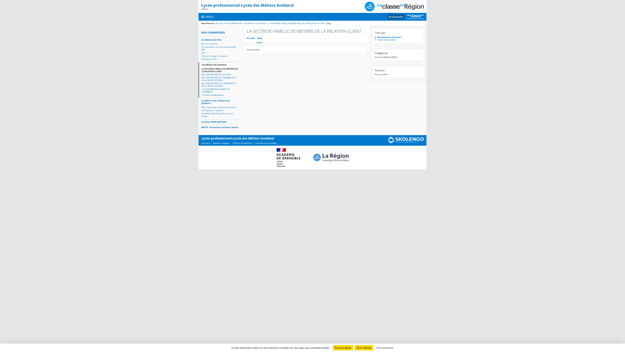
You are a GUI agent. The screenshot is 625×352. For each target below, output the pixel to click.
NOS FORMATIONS (233, 23)
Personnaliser (385, 348)
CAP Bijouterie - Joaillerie (212, 110)
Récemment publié (386, 39)
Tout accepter (342, 348)
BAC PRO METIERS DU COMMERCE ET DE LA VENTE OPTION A (219, 79)
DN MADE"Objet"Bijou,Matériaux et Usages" (217, 114)
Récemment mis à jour (389, 37)
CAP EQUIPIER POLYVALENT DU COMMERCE (216, 90)
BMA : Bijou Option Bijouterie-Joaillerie (218, 107)
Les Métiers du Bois (211, 39)
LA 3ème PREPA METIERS (213, 121)
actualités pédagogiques (213, 95)
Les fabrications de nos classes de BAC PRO (218, 48)
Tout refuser (364, 348)
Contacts (205, 143)
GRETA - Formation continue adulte (219, 127)
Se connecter (396, 16)
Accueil (219, 23)
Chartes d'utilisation (242, 143)
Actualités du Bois (209, 59)
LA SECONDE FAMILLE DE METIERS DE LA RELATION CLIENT (296, 23)
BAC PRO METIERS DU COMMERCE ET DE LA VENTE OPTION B (219, 84)
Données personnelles (266, 143)
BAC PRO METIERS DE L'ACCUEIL (216, 74)
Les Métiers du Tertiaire (255, 23)
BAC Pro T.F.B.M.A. (209, 44)
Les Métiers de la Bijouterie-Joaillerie (216, 102)
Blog (259, 38)
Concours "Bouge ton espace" (214, 56)
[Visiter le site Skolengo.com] (406, 142)
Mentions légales (221, 143)
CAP (203, 52)
